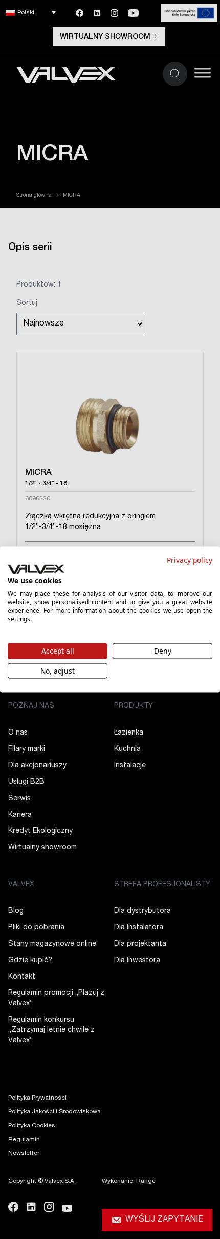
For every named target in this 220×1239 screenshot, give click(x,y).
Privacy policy (189, 559)
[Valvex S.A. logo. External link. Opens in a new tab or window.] (36, 569)
